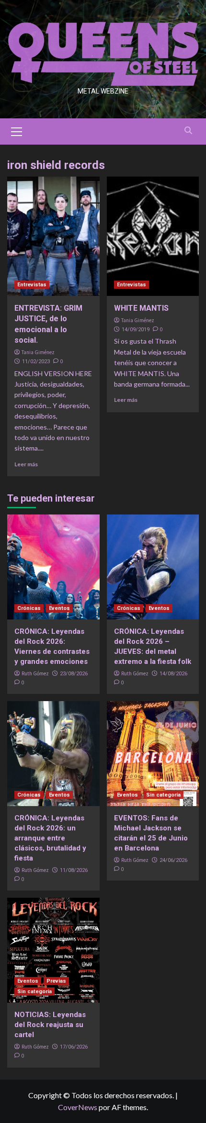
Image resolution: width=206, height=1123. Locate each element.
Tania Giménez (38, 352)
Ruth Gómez (35, 673)
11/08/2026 (74, 870)
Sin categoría (163, 795)
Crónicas (29, 608)
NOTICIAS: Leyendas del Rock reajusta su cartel (50, 1024)
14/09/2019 (135, 329)
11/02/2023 (36, 361)
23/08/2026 (74, 674)
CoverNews (77, 1107)
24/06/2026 (173, 860)
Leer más (26, 464)
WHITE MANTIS (141, 308)
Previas (56, 981)
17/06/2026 (74, 1047)
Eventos (59, 608)
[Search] (188, 130)
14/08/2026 (173, 674)
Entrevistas (31, 285)
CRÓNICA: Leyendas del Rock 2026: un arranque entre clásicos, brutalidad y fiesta (50, 838)
